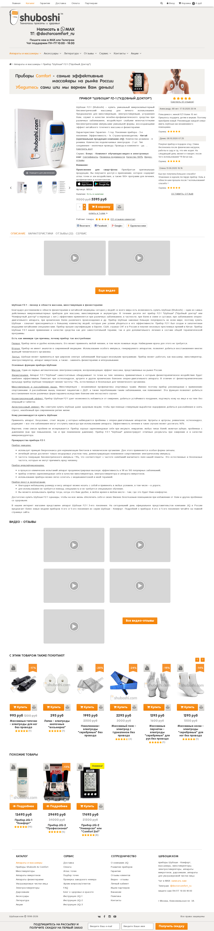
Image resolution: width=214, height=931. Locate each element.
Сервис (103, 53)
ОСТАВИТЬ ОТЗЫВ (182, 194)
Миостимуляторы (25, 871)
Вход (171, 3)
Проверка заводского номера (79, 879)
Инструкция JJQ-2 (73, 900)
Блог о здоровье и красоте (78, 892)
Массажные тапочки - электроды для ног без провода (23, 724)
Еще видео (107, 290)
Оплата (76, 3)
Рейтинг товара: (85, 219)
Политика (116, 896)
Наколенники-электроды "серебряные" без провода (90, 731)
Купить (21, 707)
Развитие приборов (121, 867)
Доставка (61, 3)
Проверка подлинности (112, 157)
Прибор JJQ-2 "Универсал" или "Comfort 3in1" (90, 828)
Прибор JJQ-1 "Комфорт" (23, 822)
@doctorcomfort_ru (180, 886)
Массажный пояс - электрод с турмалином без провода (124, 731)
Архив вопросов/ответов (76, 883)
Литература (71, 53)
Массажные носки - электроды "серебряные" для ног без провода (191, 731)
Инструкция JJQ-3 (73, 904)
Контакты (120, 53)
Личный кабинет (120, 883)
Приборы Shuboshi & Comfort (32, 867)
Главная (16, 3)
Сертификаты (90, 157)
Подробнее (25, 806)
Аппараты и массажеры (23, 53)
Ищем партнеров (120, 888)
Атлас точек (70, 871)
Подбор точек (71, 875)
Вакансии (116, 892)
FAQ (65, 888)
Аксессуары (51, 53)
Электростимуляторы (27, 888)
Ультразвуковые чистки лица (32, 883)
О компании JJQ (119, 863)
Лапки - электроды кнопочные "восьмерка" (57, 724)
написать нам (179, 881)
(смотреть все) (84, 149)
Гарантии (45, 3)
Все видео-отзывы (140, 620)
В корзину (102, 206)
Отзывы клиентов (120, 875)
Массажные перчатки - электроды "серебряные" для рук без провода (157, 732)
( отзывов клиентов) (123, 219)
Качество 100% (134, 157)
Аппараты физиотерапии (29, 879)
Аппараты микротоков (28, 875)
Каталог (30, 3)
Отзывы (89, 53)
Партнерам (91, 3)
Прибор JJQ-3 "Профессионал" (57, 827)
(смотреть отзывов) (182, 102)
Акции (134, 53)
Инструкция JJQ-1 (72, 896)
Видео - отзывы (120, 879)
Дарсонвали (22, 892)
